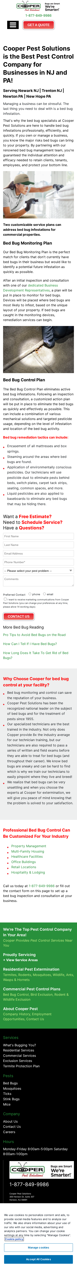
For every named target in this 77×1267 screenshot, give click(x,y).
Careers (9, 1132)
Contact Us (35, 1019)
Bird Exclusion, (42, 994)
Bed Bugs (10, 1083)
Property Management (28, 846)
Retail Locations (23, 867)
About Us (10, 1121)
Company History (16, 1014)
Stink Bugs (11, 1099)
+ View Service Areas (20, 960)
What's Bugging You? (19, 1045)
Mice (6, 1104)
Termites (9, 975)
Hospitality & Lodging (28, 872)
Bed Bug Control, (16, 994)
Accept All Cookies (38, 1259)
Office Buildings (23, 862)
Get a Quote (39, 25)
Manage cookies (38, 1247)
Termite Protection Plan (21, 1066)
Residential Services (18, 1050)
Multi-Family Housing (27, 851)
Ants (69, 975)
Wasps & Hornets (17, 980)
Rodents (24, 975)
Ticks (7, 1094)
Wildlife (58, 975)
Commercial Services (19, 1056)
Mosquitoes (42, 975)
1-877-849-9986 (42, 886)
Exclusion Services (17, 1061)
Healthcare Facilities (27, 856)
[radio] (34, 594)
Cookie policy (14, 1239)
